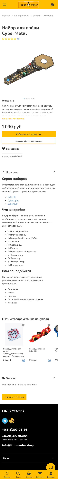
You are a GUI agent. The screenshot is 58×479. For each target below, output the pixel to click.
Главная (6, 15)
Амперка (48, 15)
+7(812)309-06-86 (14, 429)
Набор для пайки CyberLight (37, 350)
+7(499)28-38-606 (14, 436)
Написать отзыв (14, 396)
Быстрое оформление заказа (29, 141)
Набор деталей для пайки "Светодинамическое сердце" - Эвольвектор (13, 352)
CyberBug (12, 203)
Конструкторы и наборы (27, 15)
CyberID (12, 197)
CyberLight (13, 200)
